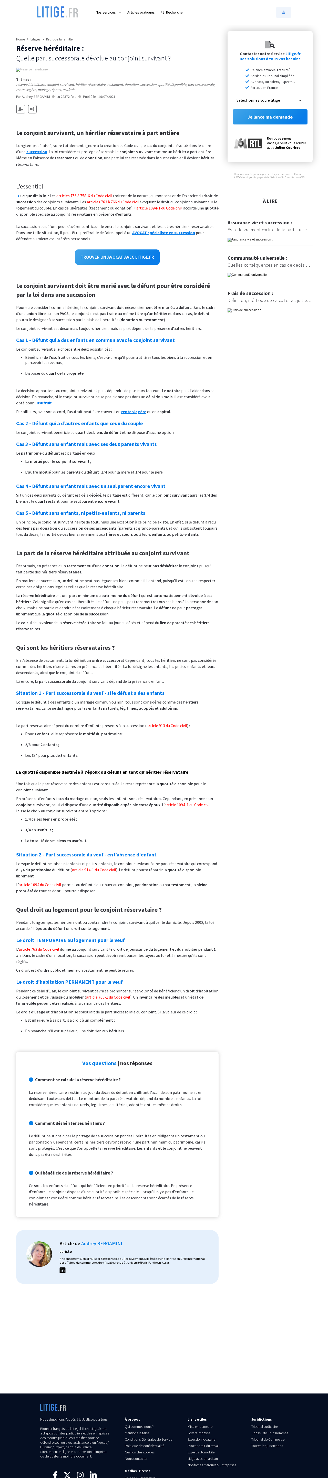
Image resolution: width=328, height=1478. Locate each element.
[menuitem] (108, 12)
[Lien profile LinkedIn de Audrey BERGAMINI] (62, 1271)
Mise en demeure (200, 1426)
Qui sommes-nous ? (139, 1426)
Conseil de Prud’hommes (269, 1433)
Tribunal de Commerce (267, 1439)
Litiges (35, 39)
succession (36, 151)
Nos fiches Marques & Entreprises (212, 1465)
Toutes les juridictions (267, 1445)
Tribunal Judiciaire (264, 1426)
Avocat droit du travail (203, 1445)
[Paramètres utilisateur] (20, 109)
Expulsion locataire (201, 1439)
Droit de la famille (59, 39)
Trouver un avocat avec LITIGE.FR (117, 257)
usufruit (44, 402)
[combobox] (270, 100)
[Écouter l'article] (32, 109)
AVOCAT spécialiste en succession (163, 232)
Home (20, 39)
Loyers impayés (199, 1433)
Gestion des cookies (140, 1452)
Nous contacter (136, 1458)
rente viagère (133, 411)
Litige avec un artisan (203, 1458)
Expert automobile (201, 1452)
